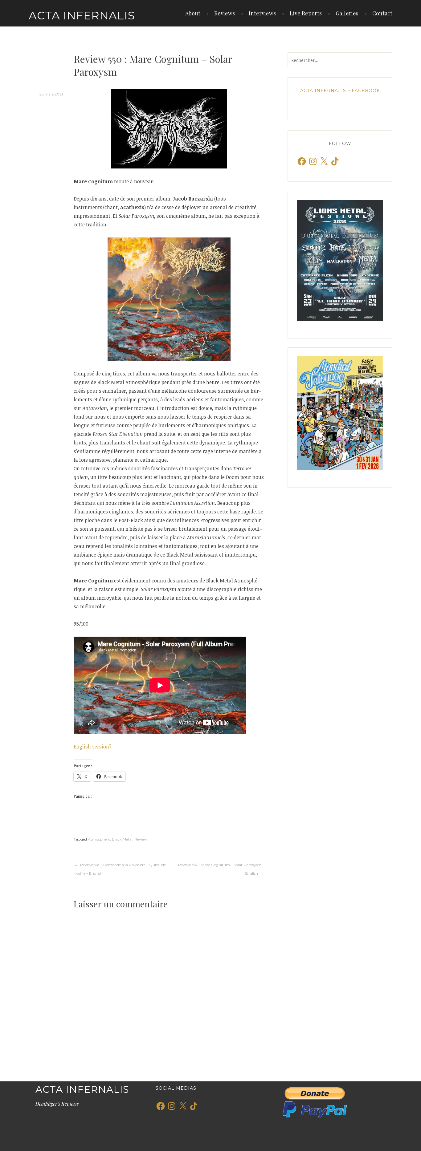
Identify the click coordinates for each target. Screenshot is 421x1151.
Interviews (262, 13)
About (192, 13)
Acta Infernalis (82, 15)
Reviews (224, 13)
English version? (93, 746)
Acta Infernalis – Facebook (340, 90)
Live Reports (306, 13)
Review (140, 839)
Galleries (347, 13)
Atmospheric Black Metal (110, 839)
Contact (382, 13)
